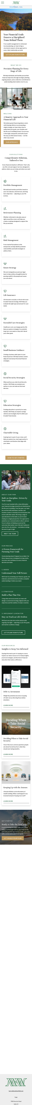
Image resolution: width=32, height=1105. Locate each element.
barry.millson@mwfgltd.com (16, 1091)
